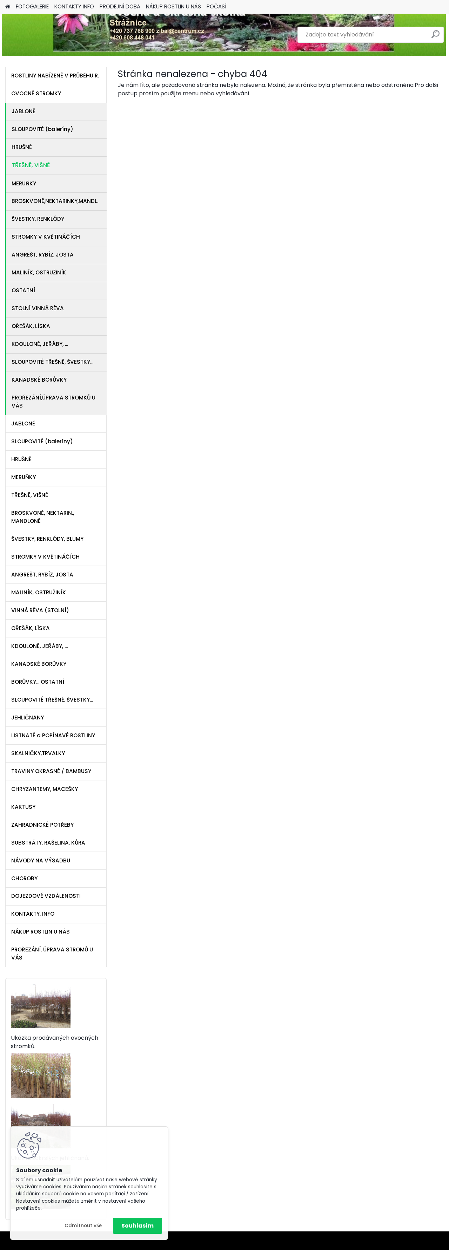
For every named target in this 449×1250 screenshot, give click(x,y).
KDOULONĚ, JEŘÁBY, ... (40, 344)
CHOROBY (24, 878)
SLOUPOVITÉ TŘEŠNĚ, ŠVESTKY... (52, 362)
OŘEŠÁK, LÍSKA (31, 326)
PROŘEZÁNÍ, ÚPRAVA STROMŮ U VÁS (52, 953)
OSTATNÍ (23, 290)
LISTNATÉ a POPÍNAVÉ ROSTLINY (53, 735)
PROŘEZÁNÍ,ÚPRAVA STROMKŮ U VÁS (53, 401)
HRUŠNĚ (22, 147)
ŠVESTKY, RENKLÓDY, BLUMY (47, 538)
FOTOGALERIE (32, 6)
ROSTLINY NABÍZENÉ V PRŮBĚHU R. (55, 75)
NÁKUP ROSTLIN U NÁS (173, 6)
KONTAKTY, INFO (32, 913)
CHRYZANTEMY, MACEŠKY (44, 789)
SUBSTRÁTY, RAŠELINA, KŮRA (48, 842)
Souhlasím (137, 1226)
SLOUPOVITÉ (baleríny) (42, 129)
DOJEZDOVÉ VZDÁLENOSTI (46, 896)
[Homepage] (7, 7)
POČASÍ (216, 6)
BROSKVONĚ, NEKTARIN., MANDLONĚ (42, 517)
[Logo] (53, 34)
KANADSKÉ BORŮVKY (39, 379)
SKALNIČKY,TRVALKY (38, 753)
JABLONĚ (23, 111)
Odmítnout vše (83, 1225)
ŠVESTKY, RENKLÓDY (38, 219)
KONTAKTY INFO (74, 6)
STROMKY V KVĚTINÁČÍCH (46, 236)
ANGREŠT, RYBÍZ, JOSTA (43, 254)
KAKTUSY (23, 807)
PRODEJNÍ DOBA (120, 6)
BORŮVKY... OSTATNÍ (37, 681)
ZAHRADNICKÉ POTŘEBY (42, 824)
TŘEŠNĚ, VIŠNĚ (31, 165)
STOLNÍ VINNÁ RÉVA (38, 308)
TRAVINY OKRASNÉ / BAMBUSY (51, 771)
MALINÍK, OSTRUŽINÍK (39, 272)
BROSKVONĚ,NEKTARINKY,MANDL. (55, 201)
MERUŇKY (24, 183)
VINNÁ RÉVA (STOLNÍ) (40, 610)
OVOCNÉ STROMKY (36, 93)
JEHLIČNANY (27, 717)
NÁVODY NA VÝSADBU (40, 860)
